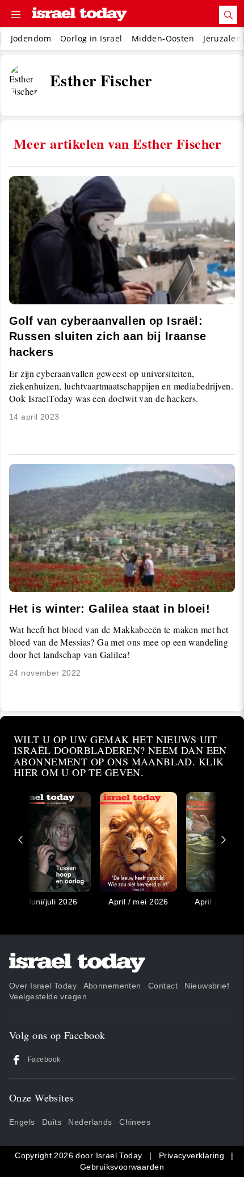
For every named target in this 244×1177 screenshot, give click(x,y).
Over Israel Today (43, 985)
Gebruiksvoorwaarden (122, 1166)
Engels (22, 1121)
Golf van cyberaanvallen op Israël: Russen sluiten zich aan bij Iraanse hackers (108, 336)
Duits (51, 1121)
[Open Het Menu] (16, 15)
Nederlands (90, 1121)
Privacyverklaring (191, 1155)
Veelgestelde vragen (48, 996)
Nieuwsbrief (206, 985)
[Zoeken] (228, 14)
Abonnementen (112, 985)
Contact (163, 985)
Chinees (134, 1121)
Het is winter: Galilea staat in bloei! (109, 608)
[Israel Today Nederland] (79, 15)
